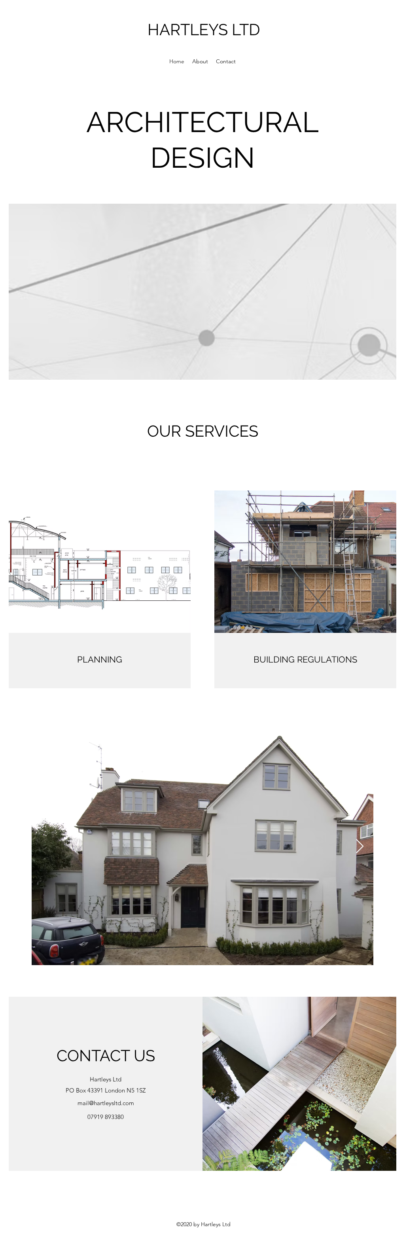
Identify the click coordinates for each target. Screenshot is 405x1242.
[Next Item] (359, 846)
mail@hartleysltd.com (106, 1103)
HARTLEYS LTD (204, 29)
